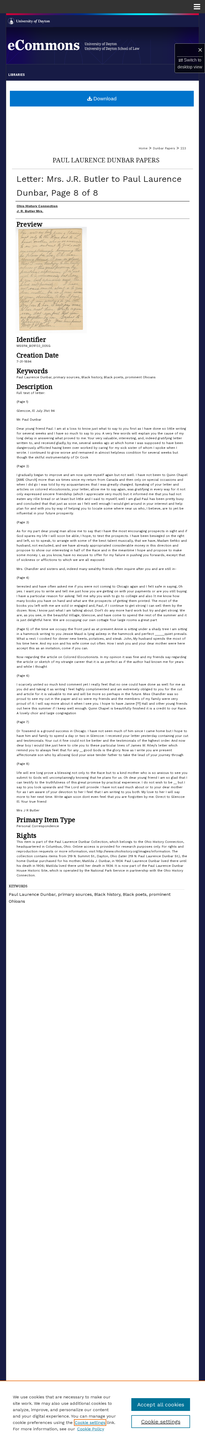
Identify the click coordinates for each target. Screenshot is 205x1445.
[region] (102, 1413)
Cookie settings (90, 1422)
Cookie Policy (90, 1428)
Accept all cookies (160, 1404)
